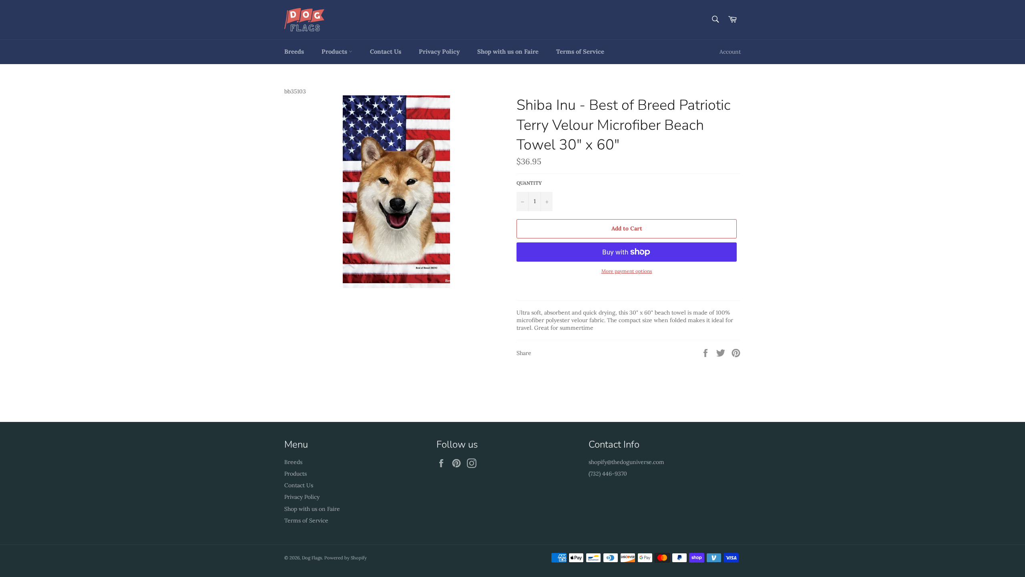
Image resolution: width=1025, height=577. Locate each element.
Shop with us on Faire (508, 51)
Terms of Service (580, 51)
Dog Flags (312, 558)
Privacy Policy (439, 51)
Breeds (294, 51)
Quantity (529, 183)
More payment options (626, 271)
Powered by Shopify (345, 558)
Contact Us (385, 51)
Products (335, 51)
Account (730, 51)
